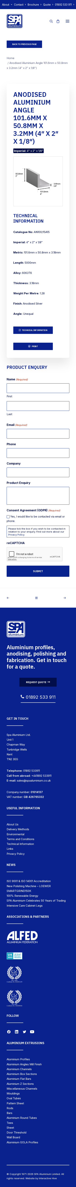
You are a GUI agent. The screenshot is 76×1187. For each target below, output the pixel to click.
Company (14, 463)
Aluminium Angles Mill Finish (24, 1064)
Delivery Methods (18, 829)
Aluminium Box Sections (22, 1074)
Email (17, 425)
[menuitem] (7, 4)
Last (9, 414)
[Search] (49, 21)
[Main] (38, 597)
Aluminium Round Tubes (22, 1118)
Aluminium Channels (19, 1069)
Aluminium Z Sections (20, 1084)
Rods (10, 1108)
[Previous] (19, 597)
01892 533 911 (63, 4)
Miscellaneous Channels (22, 1088)
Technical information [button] (34, 330)
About (5, 4)
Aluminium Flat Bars (19, 1079)
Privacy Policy (16, 534)
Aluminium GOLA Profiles (22, 1142)
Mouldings (13, 1093)
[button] (67, 21)
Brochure (33, 4)
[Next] (57, 597)
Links (10, 848)
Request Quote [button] (36, 682)
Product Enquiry (18, 483)
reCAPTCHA (16, 543)
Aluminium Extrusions (25, 1043)
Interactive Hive (48, 1178)
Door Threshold (16, 1132)
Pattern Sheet (15, 1103)
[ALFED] (22, 938)
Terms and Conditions (20, 839)
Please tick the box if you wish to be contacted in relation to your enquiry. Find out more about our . (36, 531)
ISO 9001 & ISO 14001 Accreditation (29, 881)
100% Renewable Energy (22, 895)
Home (10, 58)
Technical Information (20, 844)
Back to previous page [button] (24, 44)
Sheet (10, 1127)
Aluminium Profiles (18, 1059)
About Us (12, 824)
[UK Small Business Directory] (14, 955)
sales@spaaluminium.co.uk (34, 780)
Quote (47, 4)
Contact (18, 4)
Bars (9, 1113)
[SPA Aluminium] (15, 21)
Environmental (15, 834)
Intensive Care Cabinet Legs (25, 905)
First (9, 396)
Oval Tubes (14, 1098)
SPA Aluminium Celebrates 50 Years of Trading (36, 900)
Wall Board (13, 1137)
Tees (10, 1123)
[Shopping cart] (56, 21)
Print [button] (35, 346)
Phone (11, 444)
